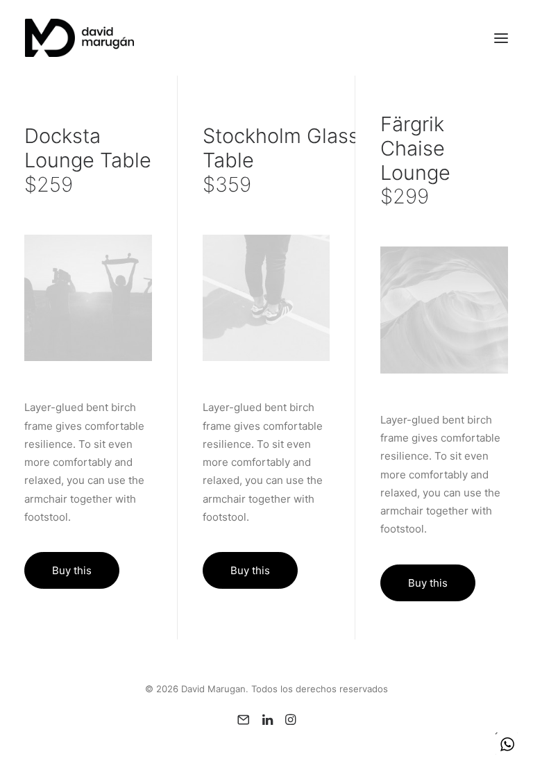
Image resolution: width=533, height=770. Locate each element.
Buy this (72, 570)
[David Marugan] (79, 38)
